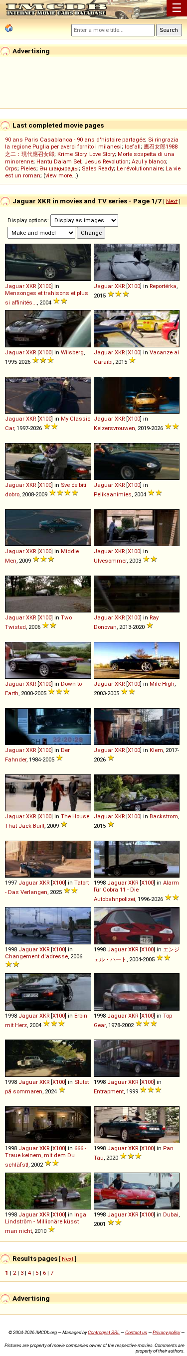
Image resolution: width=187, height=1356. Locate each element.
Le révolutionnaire (140, 168)
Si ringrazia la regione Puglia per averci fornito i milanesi (92, 143)
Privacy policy (166, 1332)
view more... (60, 175)
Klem (156, 750)
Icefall (133, 146)
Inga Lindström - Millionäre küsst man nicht (45, 1222)
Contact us (136, 1332)
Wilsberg (72, 352)
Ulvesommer (110, 560)
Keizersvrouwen (114, 428)
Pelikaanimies (113, 494)
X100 (45, 286)
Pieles (28, 168)
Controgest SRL (104, 1332)
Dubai (171, 1214)
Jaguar (14, 286)
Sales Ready (98, 168)
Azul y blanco (149, 161)
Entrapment (109, 1091)
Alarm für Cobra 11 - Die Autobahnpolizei (136, 891)
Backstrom (164, 816)
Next (172, 200)
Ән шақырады (59, 168)
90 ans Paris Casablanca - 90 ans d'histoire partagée (75, 139)
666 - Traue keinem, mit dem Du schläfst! (45, 1156)
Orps (11, 168)
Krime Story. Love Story (86, 154)
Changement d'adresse (36, 956)
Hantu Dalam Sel (58, 161)
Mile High (162, 683)
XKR (31, 286)
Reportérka (163, 286)
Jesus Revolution (106, 161)
